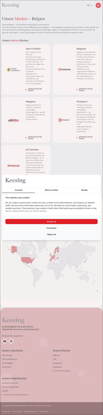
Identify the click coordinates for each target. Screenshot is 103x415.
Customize (51, 228)
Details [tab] (84, 190)
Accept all (51, 221)
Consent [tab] (19, 190)
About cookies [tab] (51, 190)
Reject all (51, 234)
